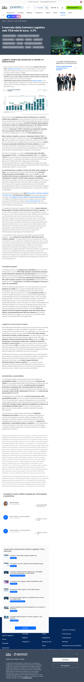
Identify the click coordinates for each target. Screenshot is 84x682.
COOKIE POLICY (27, 678)
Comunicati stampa (20, 21)
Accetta (65, 660)
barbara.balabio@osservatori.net (42, 505)
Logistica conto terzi (14, 69)
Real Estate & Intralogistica (33, 43)
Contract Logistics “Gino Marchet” (28, 36)
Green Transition (8, 39)
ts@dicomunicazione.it (42, 533)
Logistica (28, 39)
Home (4, 21)
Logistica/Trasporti (8, 43)
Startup (28, 47)
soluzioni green (37, 80)
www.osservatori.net (33, 201)
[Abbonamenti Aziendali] (75, 68)
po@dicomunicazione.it (42, 519)
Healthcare (19, 39)
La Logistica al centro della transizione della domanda (27, 197)
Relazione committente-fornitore (13, 47)
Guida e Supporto (33, 1)
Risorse (10, 21)
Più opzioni (65, 666)
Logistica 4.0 (38, 39)
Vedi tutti (25, 628)
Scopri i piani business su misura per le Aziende (64, 68)
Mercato (19, 43)
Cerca (47, 8)
